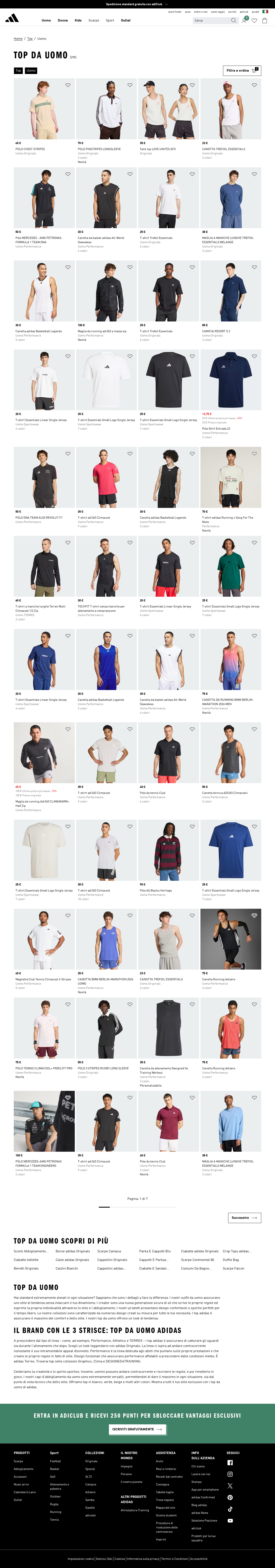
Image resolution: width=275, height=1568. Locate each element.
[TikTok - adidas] (244, 1510)
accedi (255, 12)
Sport (110, 20)
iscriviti (232, 12)
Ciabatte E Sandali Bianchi (153, 1269)
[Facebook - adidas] (244, 1463)
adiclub (244, 12)
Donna (63, 20)
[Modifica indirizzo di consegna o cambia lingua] (265, 12)
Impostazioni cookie (81, 1558)
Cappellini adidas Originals (110, 1269)
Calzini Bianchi (67, 1268)
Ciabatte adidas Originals (200, 1251)
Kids (78, 20)
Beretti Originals (26, 1268)
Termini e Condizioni (174, 1558)
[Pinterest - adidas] (244, 1498)
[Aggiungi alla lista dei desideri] (67, 86)
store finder (175, 12)
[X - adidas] (244, 1486)
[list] (118, 70)
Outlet (126, 20)
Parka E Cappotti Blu (155, 1251)
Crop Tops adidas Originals (236, 1252)
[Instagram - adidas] (244, 1475)
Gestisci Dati (104, 1558)
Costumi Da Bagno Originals (195, 1269)
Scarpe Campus (109, 1251)
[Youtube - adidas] (244, 1521)
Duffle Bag (231, 1260)
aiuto (188, 12)
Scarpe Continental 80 (197, 1260)
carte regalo (218, 12)
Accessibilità (198, 1558)
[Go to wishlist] (254, 20)
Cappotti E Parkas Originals (152, 1260)
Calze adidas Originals (72, 1260)
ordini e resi (201, 12)
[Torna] (12, 18)
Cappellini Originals (112, 1260)
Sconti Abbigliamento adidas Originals (30, 1252)
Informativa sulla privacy (143, 1558)
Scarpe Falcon (233, 1268)
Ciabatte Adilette (26, 1260)
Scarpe (94, 20)
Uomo (46, 20)
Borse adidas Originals (73, 1251)
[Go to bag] (265, 20)
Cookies (120, 1558)
